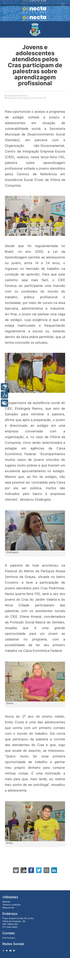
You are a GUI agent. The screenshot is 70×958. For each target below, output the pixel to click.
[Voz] (4, 395)
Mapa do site (8, 907)
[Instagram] (14, 950)
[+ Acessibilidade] (4, 403)
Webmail (6, 902)
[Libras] (4, 386)
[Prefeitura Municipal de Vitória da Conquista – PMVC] (35, 29)
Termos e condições (11, 904)
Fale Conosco (8, 938)
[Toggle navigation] (62, 4)
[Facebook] (3, 950)
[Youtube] (10, 950)
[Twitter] (7, 950)
